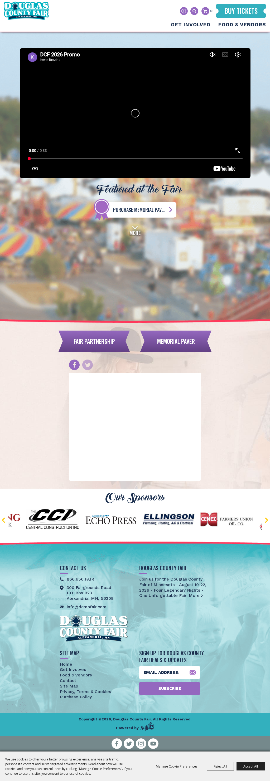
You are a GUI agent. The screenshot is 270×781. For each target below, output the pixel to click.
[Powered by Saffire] (147, 726)
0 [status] (211, 11)
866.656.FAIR (80, 579)
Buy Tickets (241, 11)
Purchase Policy (76, 696)
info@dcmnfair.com (87, 606)
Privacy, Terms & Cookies (85, 691)
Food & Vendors (242, 25)
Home (66, 664)
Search (194, 11)
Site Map (69, 686)
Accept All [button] (250, 766)
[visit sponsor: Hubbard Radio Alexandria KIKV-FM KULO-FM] (236, 520)
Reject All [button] (220, 766)
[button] (135, 229)
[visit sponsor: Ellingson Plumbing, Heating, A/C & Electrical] (120, 520)
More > (195, 595)
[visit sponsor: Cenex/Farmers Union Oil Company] (178, 520)
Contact (68, 680)
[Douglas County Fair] (26, 11)
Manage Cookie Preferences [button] (176, 766)
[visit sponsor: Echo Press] (62, 520)
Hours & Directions (184, 11)
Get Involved (190, 25)
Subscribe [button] (169, 688)
